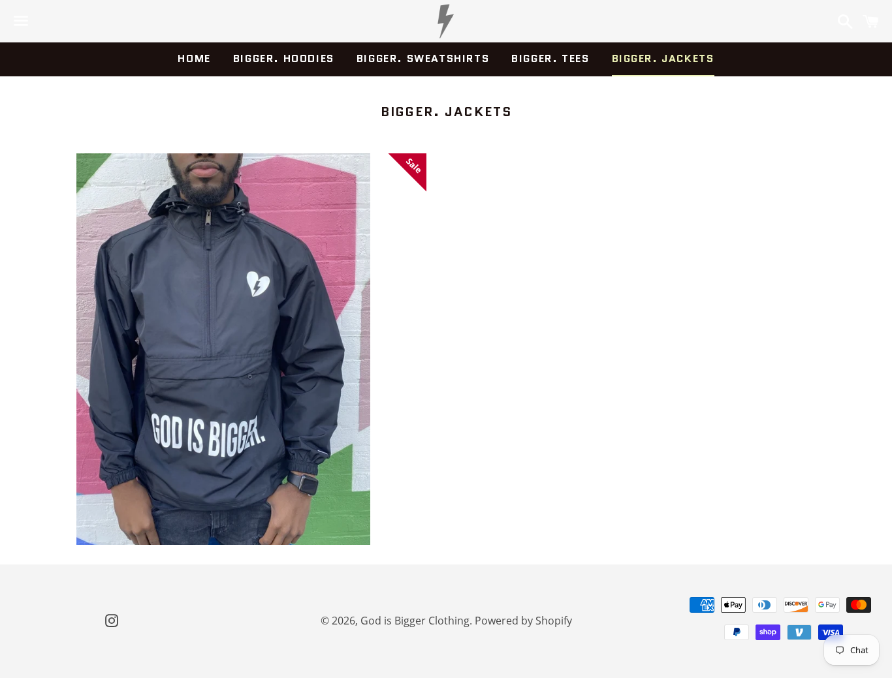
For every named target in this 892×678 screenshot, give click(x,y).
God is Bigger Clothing (415, 620)
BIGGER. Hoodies (283, 58)
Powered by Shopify (523, 620)
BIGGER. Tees (550, 58)
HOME (194, 58)
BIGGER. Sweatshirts (423, 58)
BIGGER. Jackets (663, 58)
